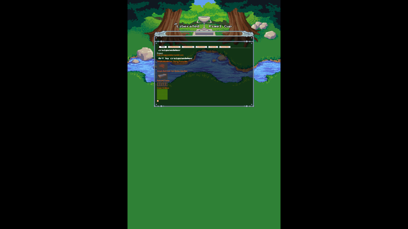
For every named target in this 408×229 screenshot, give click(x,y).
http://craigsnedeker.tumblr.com (170, 55)
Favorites (225, 47)
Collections (174, 47)
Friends (213, 47)
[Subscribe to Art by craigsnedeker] (158, 101)
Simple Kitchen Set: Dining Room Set (172, 61)
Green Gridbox (163, 88)
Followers (201, 47)
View (164, 47)
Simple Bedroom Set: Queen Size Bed (172, 71)
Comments (188, 47)
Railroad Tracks (163, 81)
